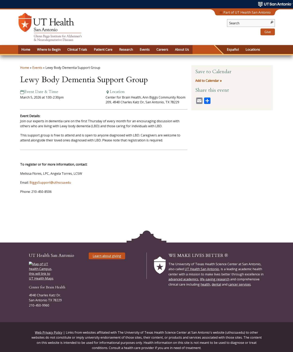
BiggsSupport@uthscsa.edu (50, 182)
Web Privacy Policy (48, 332)
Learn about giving (107, 256)
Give (267, 32)
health (205, 284)
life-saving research (214, 279)
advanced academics (183, 279)
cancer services (239, 284)
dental (216, 284)
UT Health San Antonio (202, 269)
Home (24, 67)
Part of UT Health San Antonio (247, 12)
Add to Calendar (207, 80)
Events (37, 67)
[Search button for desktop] (272, 21)
